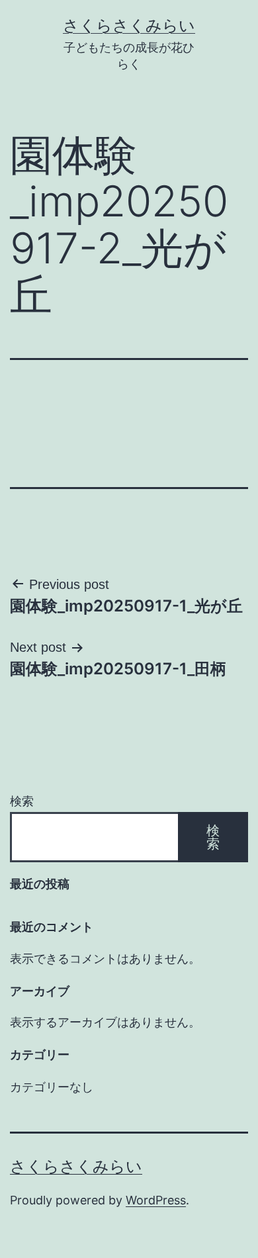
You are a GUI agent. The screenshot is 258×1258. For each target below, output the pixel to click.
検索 (22, 801)
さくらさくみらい (129, 25)
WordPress (156, 1200)
